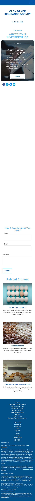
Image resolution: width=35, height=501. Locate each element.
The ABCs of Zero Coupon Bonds (17, 384)
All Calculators (17, 441)
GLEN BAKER (17, 11)
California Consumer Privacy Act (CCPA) (14, 467)
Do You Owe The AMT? (17, 307)
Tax (18, 432)
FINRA (6, 494)
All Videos (17, 439)
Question (6, 255)
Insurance (17, 430)
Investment (17, 426)
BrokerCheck (4, 447)
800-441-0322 (18, 22)
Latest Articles (18, 437)
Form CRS (6, 442)
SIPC (9, 494)
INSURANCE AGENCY (17, 14)
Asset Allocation (17, 346)
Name (6, 233)
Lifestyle (17, 435)
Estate (17, 428)
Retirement (17, 425)
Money (17, 434)
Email (6, 244)
